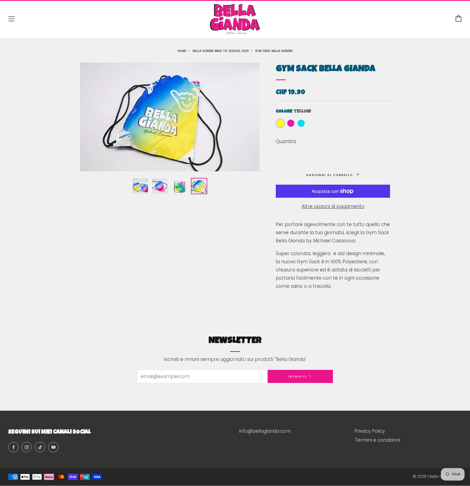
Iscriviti (297, 376)
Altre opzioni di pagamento (333, 206)
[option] (169, 117)
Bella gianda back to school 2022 (221, 51)
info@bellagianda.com (265, 431)
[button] (140, 186)
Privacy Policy (370, 431)
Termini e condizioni (377, 440)
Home (182, 51)
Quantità (286, 141)
